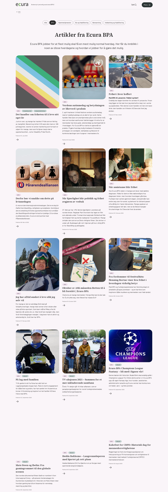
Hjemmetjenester (64, 23)
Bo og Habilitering (81, 23)
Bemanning (96, 23)
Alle (45, 23)
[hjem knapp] (22, 4)
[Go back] (17, 12)
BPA (19, 11)
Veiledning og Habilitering (114, 23)
